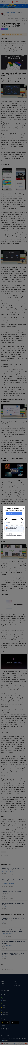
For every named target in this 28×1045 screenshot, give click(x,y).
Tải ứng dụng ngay (14, 513)
